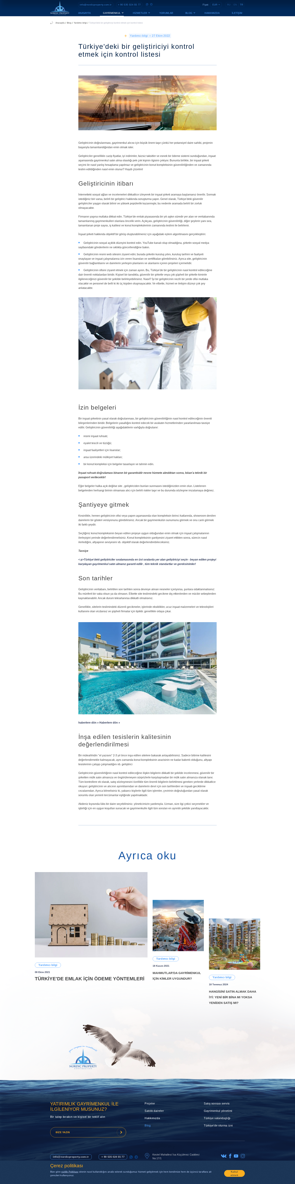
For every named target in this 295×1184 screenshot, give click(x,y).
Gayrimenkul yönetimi (218, 1110)
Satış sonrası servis (217, 1103)
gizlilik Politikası (69, 1171)
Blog (69, 23)
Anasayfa (84, 13)
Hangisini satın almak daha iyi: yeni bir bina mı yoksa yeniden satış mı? (232, 997)
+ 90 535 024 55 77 (129, 4)
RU (228, 4)
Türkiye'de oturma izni (218, 1125)
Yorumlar (166, 13)
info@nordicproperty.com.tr (96, 4)
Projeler (150, 1103)
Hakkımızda (212, 13)
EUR (214, 4)
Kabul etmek (234, 1173)
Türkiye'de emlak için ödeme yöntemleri (89, 978)
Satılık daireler (154, 1110)
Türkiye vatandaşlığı (217, 1118)
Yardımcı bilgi (80, 23)
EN (235, 4)
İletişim (237, 13)
